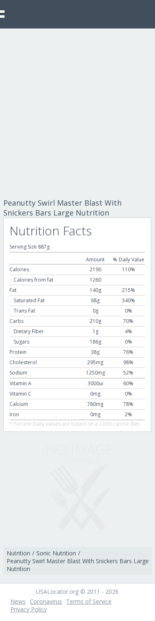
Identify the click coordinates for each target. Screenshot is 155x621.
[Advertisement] (77, 110)
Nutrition (18, 553)
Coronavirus (46, 601)
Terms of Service (89, 601)
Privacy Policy (28, 609)
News (18, 601)
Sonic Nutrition (56, 553)
